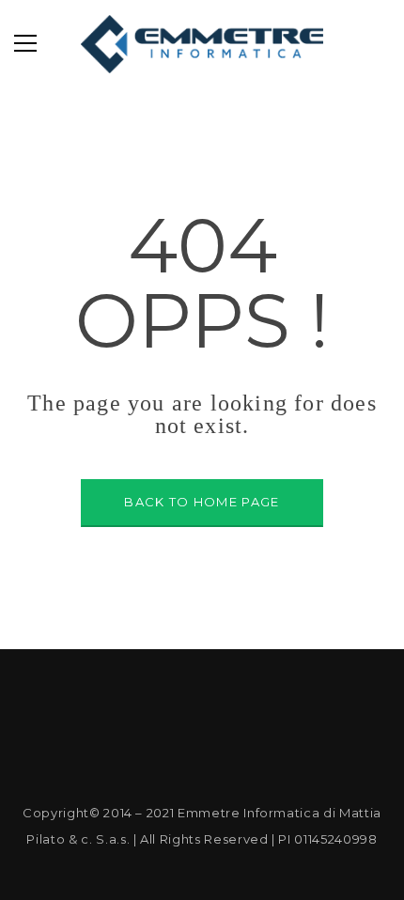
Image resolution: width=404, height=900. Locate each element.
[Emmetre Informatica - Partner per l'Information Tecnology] (202, 43)
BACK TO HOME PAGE (201, 501)
